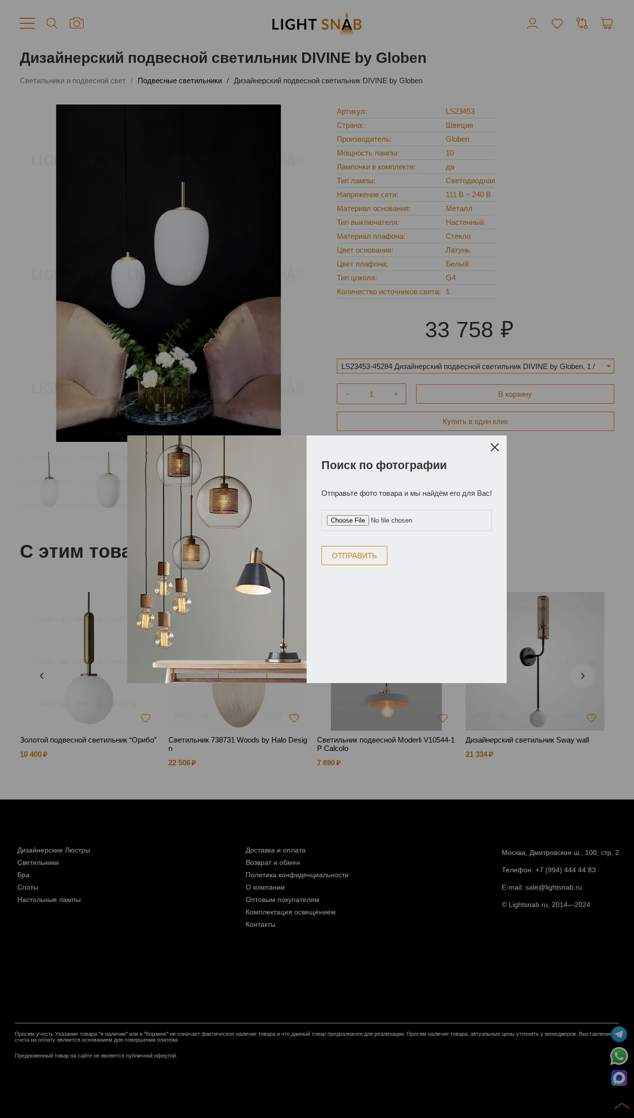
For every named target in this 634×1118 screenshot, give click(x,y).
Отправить (354, 555)
